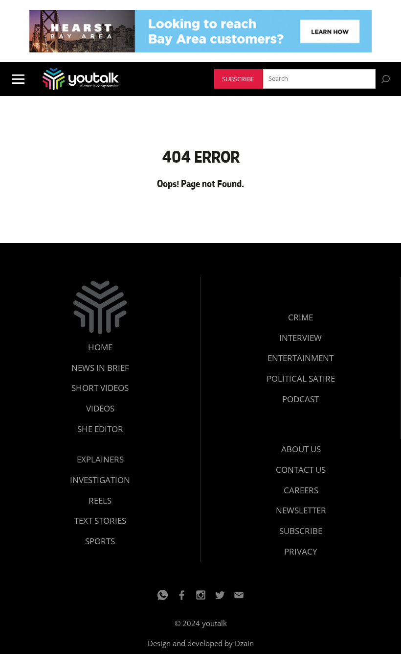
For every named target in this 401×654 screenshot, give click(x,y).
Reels (100, 500)
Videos (100, 408)
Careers (301, 490)
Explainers (100, 459)
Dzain (244, 643)
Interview (300, 337)
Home (100, 347)
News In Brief (100, 367)
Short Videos (100, 387)
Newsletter (301, 510)
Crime (300, 317)
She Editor (100, 429)
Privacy (300, 551)
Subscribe (238, 79)
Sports (100, 541)
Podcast (300, 399)
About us (301, 449)
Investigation (100, 479)
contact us (301, 469)
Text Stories (100, 520)
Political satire (301, 378)
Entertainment (300, 357)
